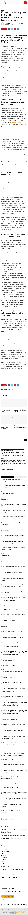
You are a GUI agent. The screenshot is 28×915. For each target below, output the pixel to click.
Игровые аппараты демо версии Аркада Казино (14, 605)
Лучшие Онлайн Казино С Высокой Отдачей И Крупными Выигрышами (12, 449)
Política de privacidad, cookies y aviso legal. (12, 869)
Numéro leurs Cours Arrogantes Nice (12, 783)
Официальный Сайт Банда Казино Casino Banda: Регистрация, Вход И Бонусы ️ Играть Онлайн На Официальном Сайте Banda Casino (14, 653)
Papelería (3, 863)
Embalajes (3, 861)
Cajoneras (3, 855)
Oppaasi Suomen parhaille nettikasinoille (20, 426)
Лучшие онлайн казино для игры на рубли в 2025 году (7, 410)
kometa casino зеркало (17, 122)
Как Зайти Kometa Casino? (9, 759)
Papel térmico (4, 859)
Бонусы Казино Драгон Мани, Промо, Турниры (14, 642)
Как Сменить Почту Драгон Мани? (11, 646)
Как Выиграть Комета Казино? (10, 749)
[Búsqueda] (25, 440)
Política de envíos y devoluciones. (9, 871)
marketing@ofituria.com (13, 874)
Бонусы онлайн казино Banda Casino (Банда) (14, 637)
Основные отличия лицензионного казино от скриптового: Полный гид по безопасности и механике (12, 457)
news (3, 10)
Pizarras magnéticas (5, 849)
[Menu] (1, 2)
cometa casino (10, 389)
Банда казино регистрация (9, 665)
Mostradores (4, 857)
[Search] (17, 2)
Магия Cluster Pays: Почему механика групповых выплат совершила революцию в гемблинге (13, 461)
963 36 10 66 (13, 877)
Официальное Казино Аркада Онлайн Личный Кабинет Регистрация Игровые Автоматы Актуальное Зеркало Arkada (13, 598)
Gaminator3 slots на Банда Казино (11, 609)
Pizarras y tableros (5, 851)
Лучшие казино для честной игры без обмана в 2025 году (20, 410)
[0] (25, 2)
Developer (7, 23)
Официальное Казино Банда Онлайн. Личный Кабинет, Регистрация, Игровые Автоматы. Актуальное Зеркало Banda (13, 690)
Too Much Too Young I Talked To (11, 787)
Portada (2, 6)
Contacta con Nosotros (8, 896)
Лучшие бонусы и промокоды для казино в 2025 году (7, 427)
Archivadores (4, 853)
